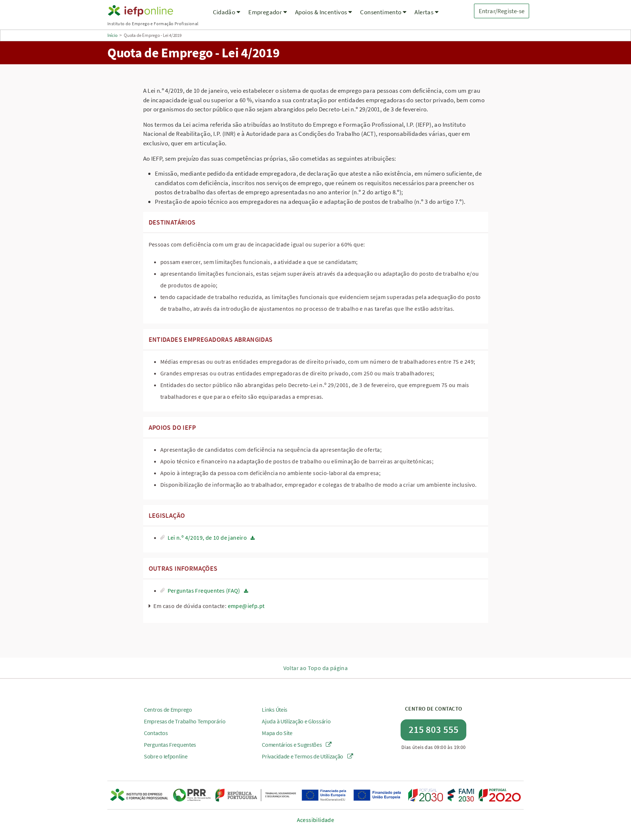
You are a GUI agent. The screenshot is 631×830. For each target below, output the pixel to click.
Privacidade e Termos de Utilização (303, 756)
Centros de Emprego (168, 709)
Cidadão (225, 12)
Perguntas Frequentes (170, 744)
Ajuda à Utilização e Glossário (296, 721)
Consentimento (381, 12)
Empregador (265, 12)
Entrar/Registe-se (501, 11)
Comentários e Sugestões (292, 744)
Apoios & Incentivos (321, 12)
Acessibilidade (315, 819)
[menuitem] (227, 17)
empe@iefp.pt (246, 605)
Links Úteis (274, 709)
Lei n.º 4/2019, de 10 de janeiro (207, 537)
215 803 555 (434, 729)
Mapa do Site (277, 733)
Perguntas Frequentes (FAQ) (204, 590)
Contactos (156, 733)
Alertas (424, 12)
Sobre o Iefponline (166, 756)
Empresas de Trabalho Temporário (185, 721)
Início (112, 35)
